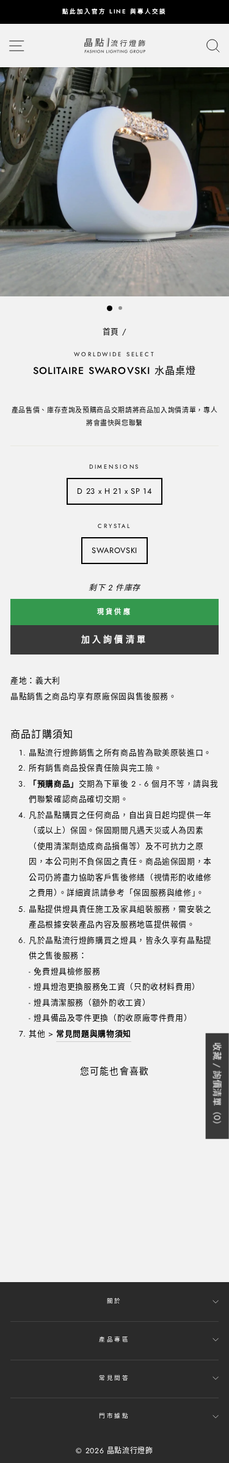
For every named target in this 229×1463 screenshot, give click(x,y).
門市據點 (114, 1416)
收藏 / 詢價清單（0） (217, 1085)
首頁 (111, 331)
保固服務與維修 (162, 892)
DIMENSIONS (114, 467)
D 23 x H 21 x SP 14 (114, 491)
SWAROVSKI (114, 550)
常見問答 (114, 1378)
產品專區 (114, 1339)
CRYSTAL (114, 526)
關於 (115, 1301)
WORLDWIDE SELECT (114, 354)
